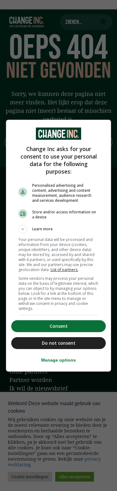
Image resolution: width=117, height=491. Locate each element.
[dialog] (58, 246)
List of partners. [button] (64, 269)
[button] (58, 229)
